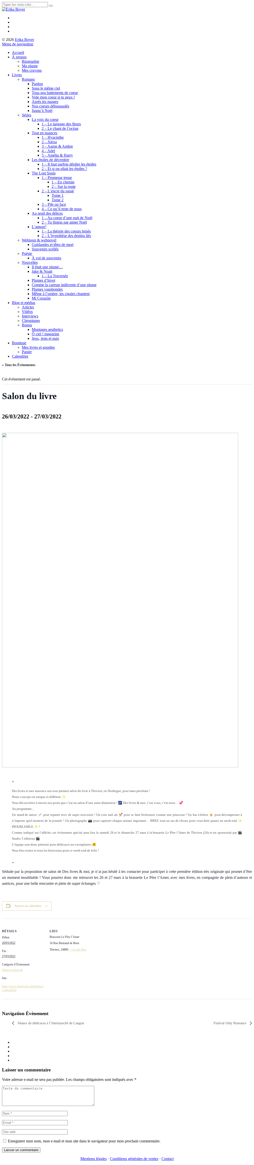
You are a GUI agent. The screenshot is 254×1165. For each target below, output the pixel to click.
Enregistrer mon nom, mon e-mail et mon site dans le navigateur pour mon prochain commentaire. (84, 1141)
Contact (167, 1159)
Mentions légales (93, 1159)
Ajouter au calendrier (27, 906)
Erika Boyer (24, 39)
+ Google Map (77, 949)
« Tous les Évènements (18, 365)
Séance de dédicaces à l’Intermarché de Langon (50, 1023)
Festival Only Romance (230, 1023)
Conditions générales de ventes (134, 1159)
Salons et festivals (12, 970)
